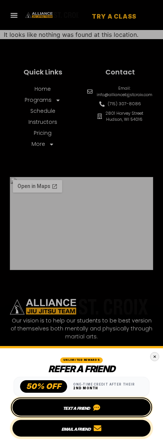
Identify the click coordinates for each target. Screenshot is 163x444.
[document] (81, 222)
